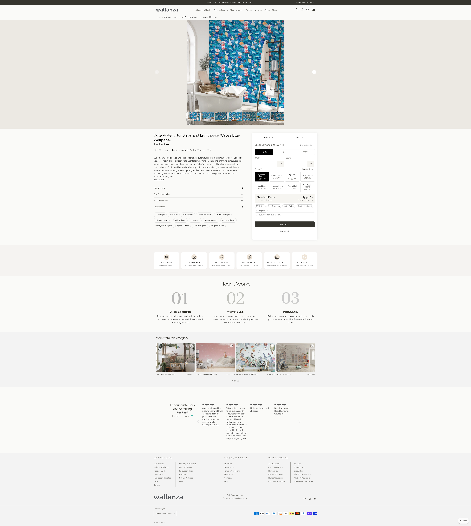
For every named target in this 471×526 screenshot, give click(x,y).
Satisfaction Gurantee (162, 478)
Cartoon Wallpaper (204, 215)
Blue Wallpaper (188, 215)
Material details (307, 169)
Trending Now (299, 467)
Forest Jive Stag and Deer (165, 374)
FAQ (181, 481)
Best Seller (298, 471)
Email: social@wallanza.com (235, 498)
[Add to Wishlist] (192, 346)
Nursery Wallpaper (209, 17)
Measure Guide (160, 471)
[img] (182, 412)
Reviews (157, 485)
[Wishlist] (307, 9)
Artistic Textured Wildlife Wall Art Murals (247, 374)
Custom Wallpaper (276, 467)
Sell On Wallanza (186, 478)
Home (158, 17)
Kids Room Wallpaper (189, 17)
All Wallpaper (160, 215)
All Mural (297, 464)
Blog (226, 481)
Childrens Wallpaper (223, 215)
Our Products (159, 464)
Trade (156, 481)
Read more (159, 179)
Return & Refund (185, 467)
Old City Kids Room (283, 374)
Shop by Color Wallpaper (164, 226)
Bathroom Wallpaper (276, 481)
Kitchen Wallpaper (275, 474)
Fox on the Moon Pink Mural (206, 374)
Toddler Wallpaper (200, 226)
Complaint (183, 474)
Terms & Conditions (232, 471)
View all (235, 381)
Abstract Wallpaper (302, 478)
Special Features (183, 226)
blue (172, 164)
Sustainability (229, 467)
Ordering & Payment (187, 464)
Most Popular (195, 220)
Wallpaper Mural (170, 17)
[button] (203, 10)
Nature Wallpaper (275, 478)
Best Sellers (174, 215)
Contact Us (228, 478)
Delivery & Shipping (161, 467)
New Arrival (273, 471)
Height (288, 158)
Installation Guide (186, 471)
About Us (228, 464)
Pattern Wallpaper (228, 220)
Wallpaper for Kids (217, 226)
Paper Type (158, 474)
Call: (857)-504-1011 (235, 495)
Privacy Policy (230, 474)
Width (257, 158)
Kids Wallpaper (180, 220)
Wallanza (161, 522)
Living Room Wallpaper (303, 481)
